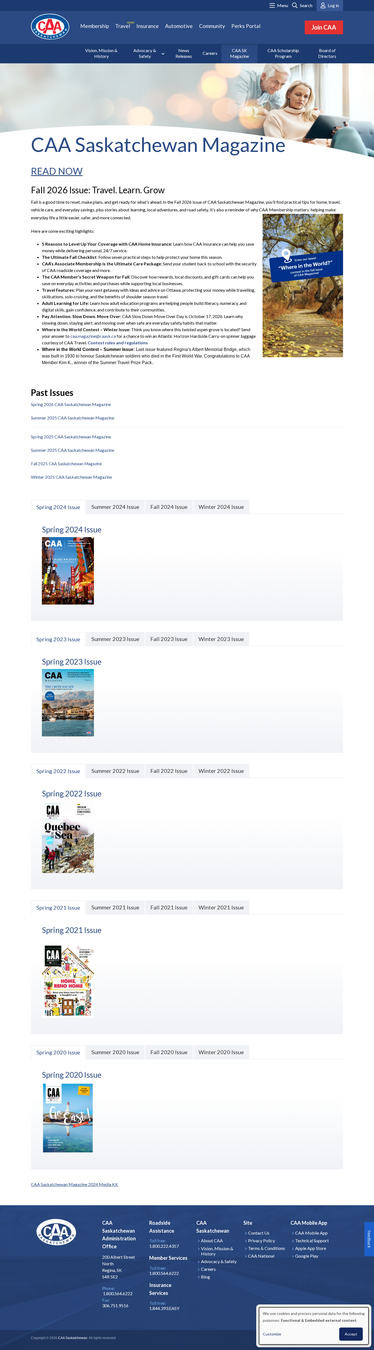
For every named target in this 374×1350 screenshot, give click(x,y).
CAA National (261, 1255)
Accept (351, 1334)
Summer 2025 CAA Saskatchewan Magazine (72, 417)
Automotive (179, 26)
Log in (333, 5)
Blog (205, 1276)
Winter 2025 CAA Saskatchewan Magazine (71, 477)
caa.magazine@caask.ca (93, 336)
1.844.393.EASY (164, 1308)
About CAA (212, 1240)
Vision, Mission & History (101, 53)
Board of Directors (327, 53)
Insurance (147, 26)
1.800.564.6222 (164, 1273)
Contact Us (258, 1232)
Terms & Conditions (266, 1248)
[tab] (58, 507)
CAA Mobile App (311, 1232)
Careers (210, 53)
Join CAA (324, 27)
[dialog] (314, 1326)
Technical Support (312, 1240)
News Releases (184, 53)
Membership (94, 26)
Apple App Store (310, 1248)
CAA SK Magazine (239, 53)
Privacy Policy (261, 1240)
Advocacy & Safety (144, 53)
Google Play (306, 1255)
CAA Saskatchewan (72, 1338)
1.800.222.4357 (164, 1246)
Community (212, 26)
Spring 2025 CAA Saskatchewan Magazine (71, 436)
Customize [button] (272, 1334)
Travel (122, 26)
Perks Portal (245, 26)
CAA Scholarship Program (283, 53)
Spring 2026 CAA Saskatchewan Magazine (71, 404)
